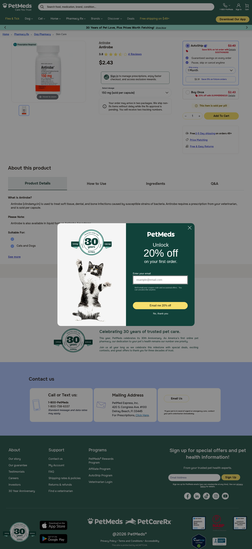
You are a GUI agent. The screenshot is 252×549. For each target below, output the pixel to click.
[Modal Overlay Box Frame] (126, 274)
